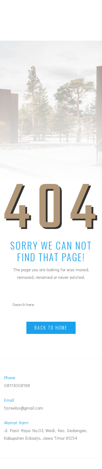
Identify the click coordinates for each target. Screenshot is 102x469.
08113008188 (17, 385)
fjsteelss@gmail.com (23, 408)
